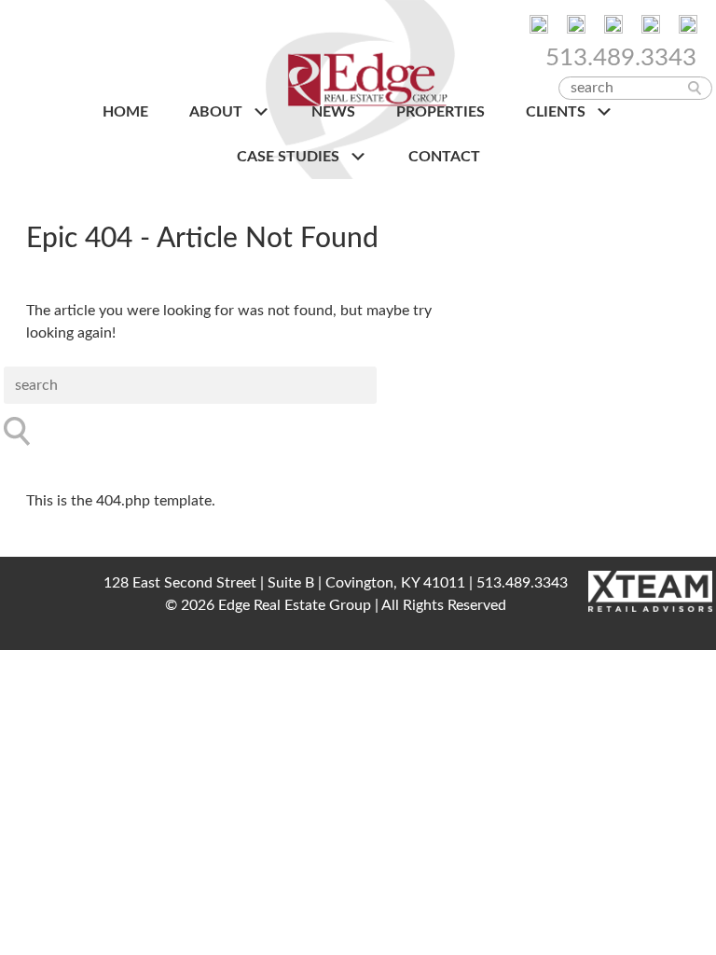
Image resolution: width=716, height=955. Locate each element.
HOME (125, 111)
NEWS (333, 111)
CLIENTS (557, 111)
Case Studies (290, 156)
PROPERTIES (440, 111)
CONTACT (444, 156)
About (217, 111)
